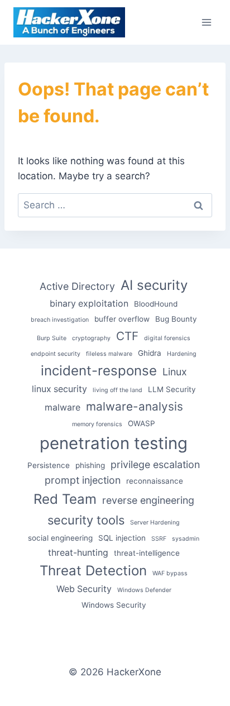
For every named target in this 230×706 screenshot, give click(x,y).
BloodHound (156, 303)
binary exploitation (89, 303)
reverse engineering (148, 500)
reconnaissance (154, 480)
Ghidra (149, 353)
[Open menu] (206, 22)
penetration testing (114, 443)
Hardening (182, 353)
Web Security (84, 589)
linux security (59, 389)
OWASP (141, 423)
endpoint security (55, 353)
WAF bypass (170, 573)
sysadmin (185, 538)
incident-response (99, 370)
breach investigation (60, 319)
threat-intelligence (147, 552)
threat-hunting (78, 552)
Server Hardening (155, 522)
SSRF (158, 538)
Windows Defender (144, 590)
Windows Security (114, 604)
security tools (85, 520)
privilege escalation (155, 464)
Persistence (48, 465)
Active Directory (77, 286)
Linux (174, 372)
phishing (90, 465)
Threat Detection (93, 570)
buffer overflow (122, 318)
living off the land (117, 390)
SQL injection (122, 537)
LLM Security (172, 389)
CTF (127, 336)
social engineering (60, 537)
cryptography (91, 338)
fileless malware (109, 353)
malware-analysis (134, 406)
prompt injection (83, 480)
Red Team (65, 499)
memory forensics (97, 424)
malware (62, 407)
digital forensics (167, 338)
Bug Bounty (176, 318)
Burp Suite (51, 338)
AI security (154, 285)
